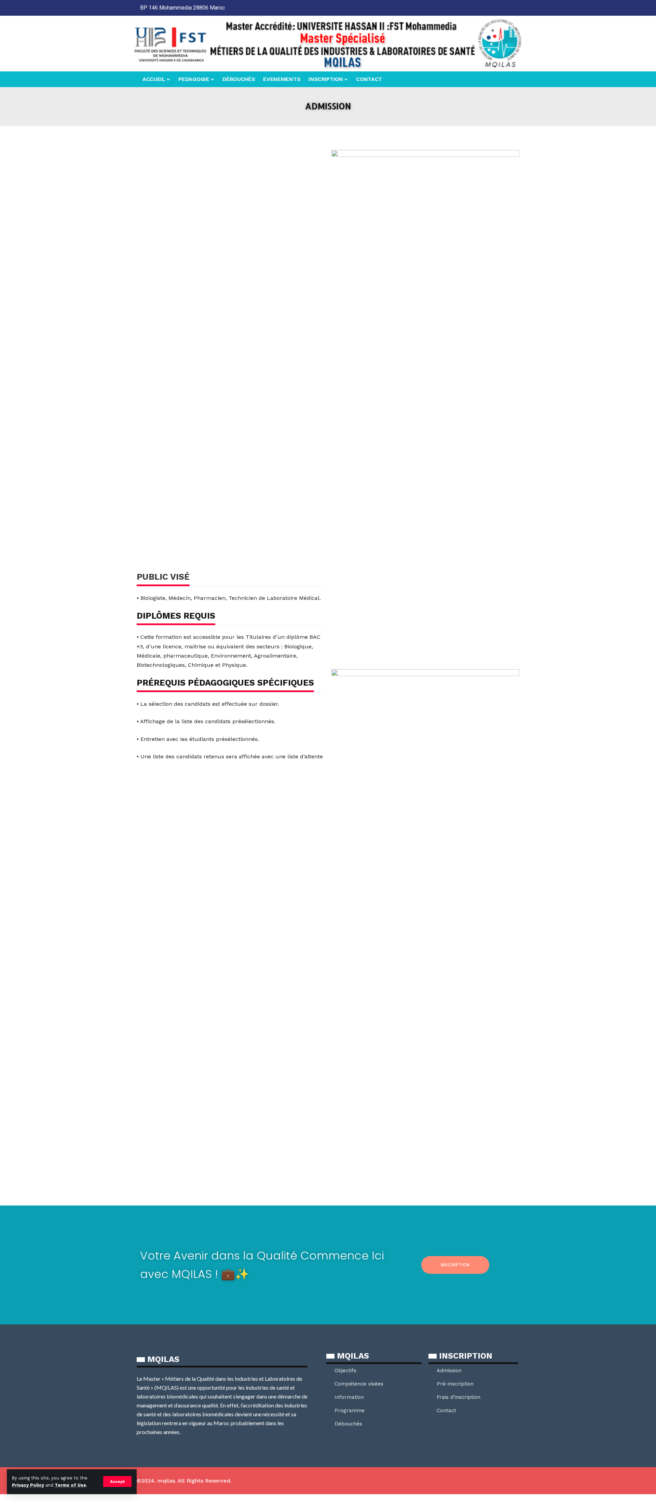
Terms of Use (70, 1485)
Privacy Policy (28, 1485)
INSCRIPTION (455, 1265)
